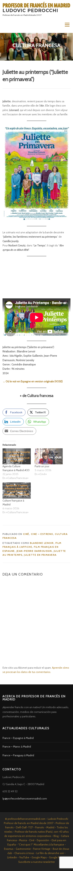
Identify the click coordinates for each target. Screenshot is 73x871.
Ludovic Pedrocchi (30, 10)
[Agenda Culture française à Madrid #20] (17, 456)
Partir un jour (42, 466)
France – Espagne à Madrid (18, 738)
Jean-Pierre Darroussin (34, 550)
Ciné (26, 533)
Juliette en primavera (40, 554)
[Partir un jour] (49, 456)
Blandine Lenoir (42, 542)
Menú (67, 24)
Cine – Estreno (42, 533)
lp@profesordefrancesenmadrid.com (25, 798)
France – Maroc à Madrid (17, 746)
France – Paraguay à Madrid (18, 755)
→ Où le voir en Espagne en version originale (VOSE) (33, 381)
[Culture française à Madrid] (17, 490)
